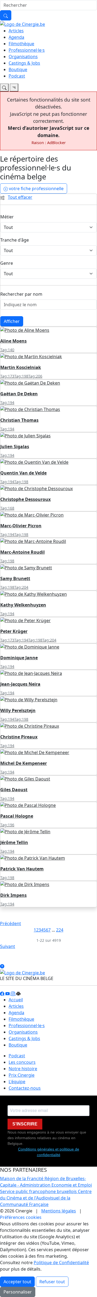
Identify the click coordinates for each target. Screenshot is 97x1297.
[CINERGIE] (22, 24)
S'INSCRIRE (24, 1124)
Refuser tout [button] (52, 1282)
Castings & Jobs (24, 63)
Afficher (12, 321)
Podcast (17, 76)
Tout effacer (20, 197)
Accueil (16, 1000)
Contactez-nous (25, 1088)
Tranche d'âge (14, 240)
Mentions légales (58, 1211)
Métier (7, 217)
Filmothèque (21, 44)
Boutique (18, 69)
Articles (16, 31)
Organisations (23, 57)
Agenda (16, 37)
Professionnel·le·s (27, 50)
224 (59, 930)
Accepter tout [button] (17, 1282)
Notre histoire (23, 1069)
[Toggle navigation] (4, 87)
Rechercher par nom (21, 294)
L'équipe (17, 1082)
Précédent (10, 923)
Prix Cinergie (21, 1075)
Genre (6, 263)
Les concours (22, 1062)
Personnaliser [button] (18, 1292)
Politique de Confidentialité (61, 1262)
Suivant (7, 946)
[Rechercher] (5, 15)
